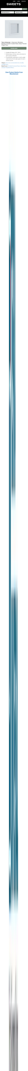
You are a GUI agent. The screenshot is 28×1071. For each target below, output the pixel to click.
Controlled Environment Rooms (14, 66)
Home (14, 1)
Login (18, 1)
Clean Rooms (23, 66)
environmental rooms (15, 62)
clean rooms (8, 62)
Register (24, 1)
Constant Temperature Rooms (8, 67)
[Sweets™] (14, 4)
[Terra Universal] (14, 611)
